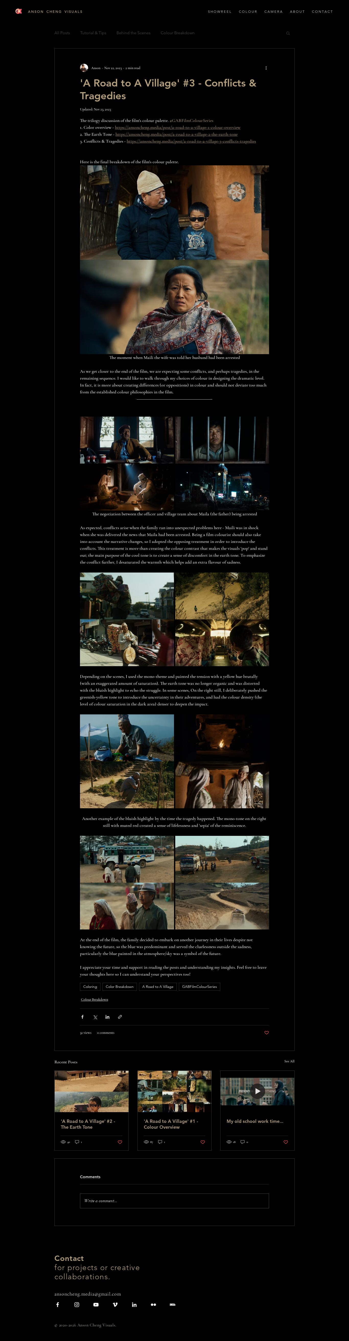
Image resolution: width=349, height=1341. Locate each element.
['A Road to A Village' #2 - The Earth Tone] (92, 1091)
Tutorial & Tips (93, 32)
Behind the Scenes (133, 32)
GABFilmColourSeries (199, 986)
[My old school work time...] (257, 1091)
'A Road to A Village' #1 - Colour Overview (171, 1124)
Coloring (90, 986)
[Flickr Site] (153, 1304)
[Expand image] (127, 464)
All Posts (62, 32)
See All (289, 1061)
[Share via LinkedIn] (107, 1016)
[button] (297, 12)
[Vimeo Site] (115, 1304)
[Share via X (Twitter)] (94, 1016)
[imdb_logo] (172, 1304)
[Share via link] (120, 1016)
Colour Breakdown (178, 32)
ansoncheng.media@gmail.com (87, 1294)
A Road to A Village (157, 986)
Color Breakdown (120, 986)
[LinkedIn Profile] (134, 1304)
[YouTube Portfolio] (96, 1304)
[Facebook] (57, 1304)
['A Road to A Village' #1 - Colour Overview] (175, 1091)
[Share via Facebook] (82, 1016)
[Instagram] (77, 1304)
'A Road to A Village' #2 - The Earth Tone (88, 1124)
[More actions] (266, 68)
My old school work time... (255, 1121)
